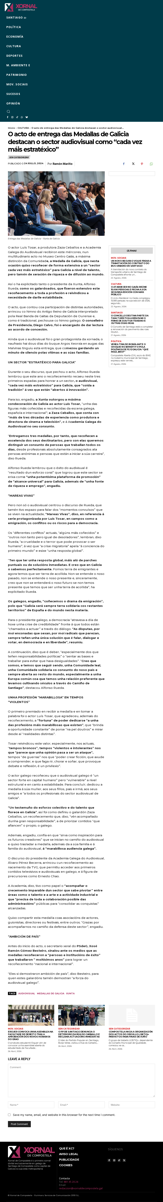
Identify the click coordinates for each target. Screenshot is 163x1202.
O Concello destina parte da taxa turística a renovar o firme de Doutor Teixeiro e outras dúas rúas (129, 319)
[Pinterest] (142, 164)
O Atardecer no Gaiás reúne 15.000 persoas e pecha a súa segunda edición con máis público (129, 291)
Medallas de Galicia (50, 993)
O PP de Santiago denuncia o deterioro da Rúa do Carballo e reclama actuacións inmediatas (79, 1034)
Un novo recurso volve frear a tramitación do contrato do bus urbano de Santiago (131, 263)
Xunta (70, 993)
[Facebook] (7, 117)
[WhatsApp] (21, 117)
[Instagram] (12, 117)
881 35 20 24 (71, 1181)
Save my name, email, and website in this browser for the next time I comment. (64, 1114)
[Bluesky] (26, 117)
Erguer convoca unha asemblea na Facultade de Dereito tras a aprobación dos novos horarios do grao (30, 1035)
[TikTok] (17, 117)
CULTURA (23, 128)
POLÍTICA (116, 341)
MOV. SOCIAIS (118, 258)
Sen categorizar (18, 157)
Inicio (11, 128)
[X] (133, 164)
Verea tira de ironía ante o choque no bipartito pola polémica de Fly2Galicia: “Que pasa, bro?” (129, 348)
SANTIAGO (117, 313)
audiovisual (26, 993)
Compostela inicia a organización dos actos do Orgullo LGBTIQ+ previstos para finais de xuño (131, 1034)
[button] (8, 111)
